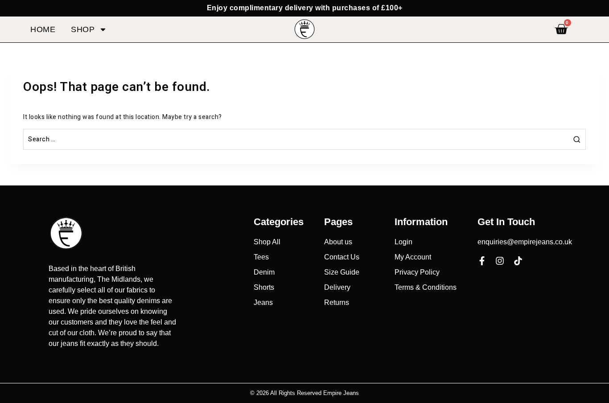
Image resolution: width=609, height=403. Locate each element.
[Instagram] (499, 260)
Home (42, 29)
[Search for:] (304, 139)
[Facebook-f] (481, 260)
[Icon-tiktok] (518, 260)
